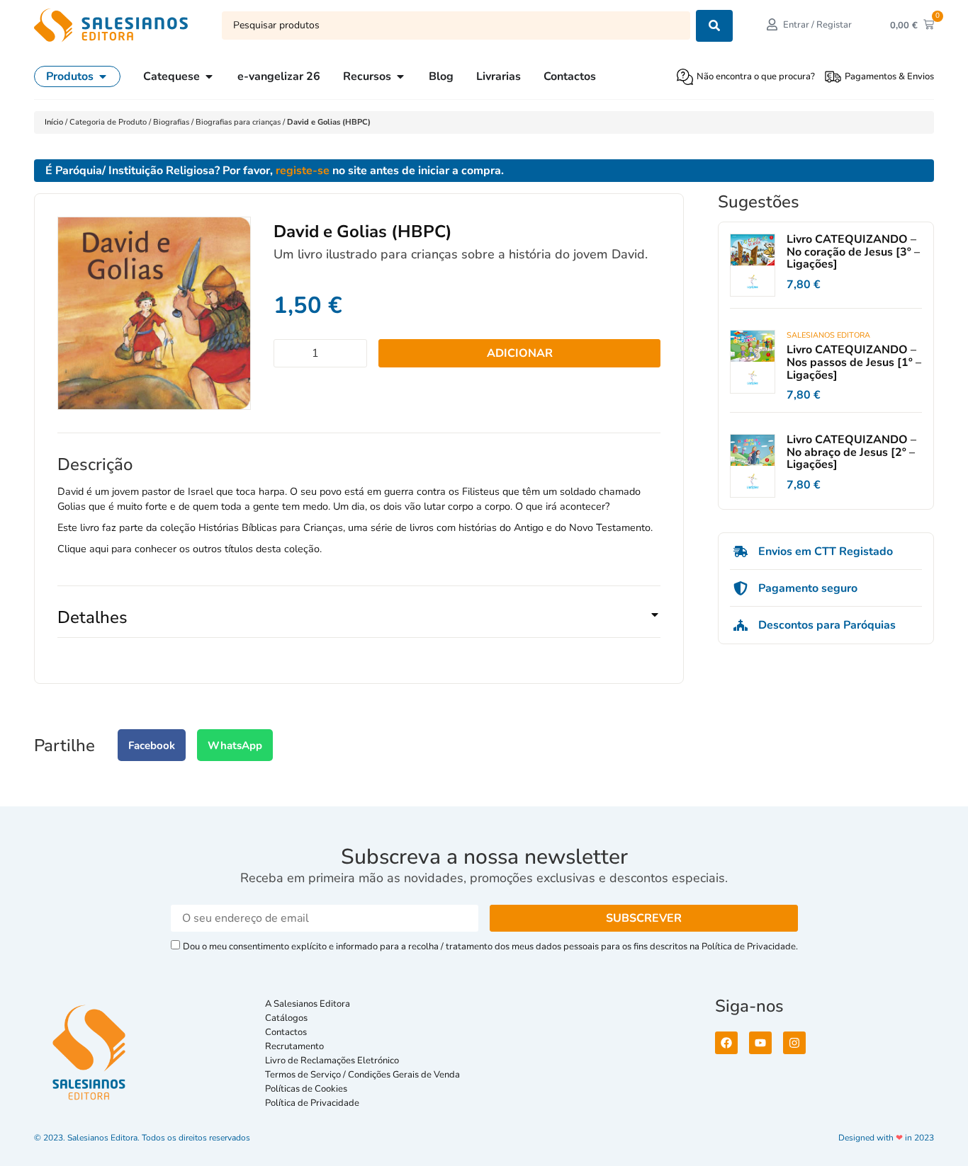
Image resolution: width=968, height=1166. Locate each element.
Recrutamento (294, 1046)
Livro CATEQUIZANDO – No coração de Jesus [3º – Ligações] (853, 252)
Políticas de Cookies (306, 1088)
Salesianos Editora (828, 335)
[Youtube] (760, 1042)
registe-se (303, 170)
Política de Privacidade (312, 1103)
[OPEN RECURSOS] (400, 76)
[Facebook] (726, 1042)
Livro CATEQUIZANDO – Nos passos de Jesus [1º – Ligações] (854, 362)
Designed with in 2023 (886, 1137)
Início (55, 122)
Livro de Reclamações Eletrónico (332, 1060)
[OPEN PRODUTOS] (102, 76)
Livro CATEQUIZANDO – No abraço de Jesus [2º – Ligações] (851, 452)
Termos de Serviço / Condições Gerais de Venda (364, 1074)
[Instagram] (794, 1042)
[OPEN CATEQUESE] (209, 76)
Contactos (286, 1032)
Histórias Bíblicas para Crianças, (271, 527)
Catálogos (286, 1018)
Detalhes (92, 617)
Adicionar (520, 353)
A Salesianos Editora (307, 1004)
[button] (358, 623)
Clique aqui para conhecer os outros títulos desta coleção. (189, 549)
